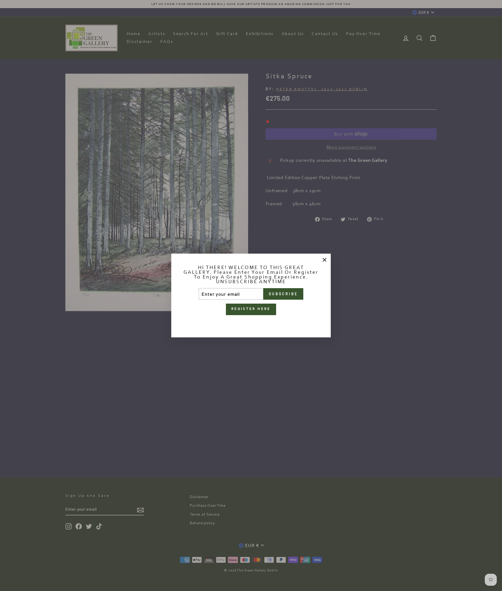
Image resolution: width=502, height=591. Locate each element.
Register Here (251, 309)
